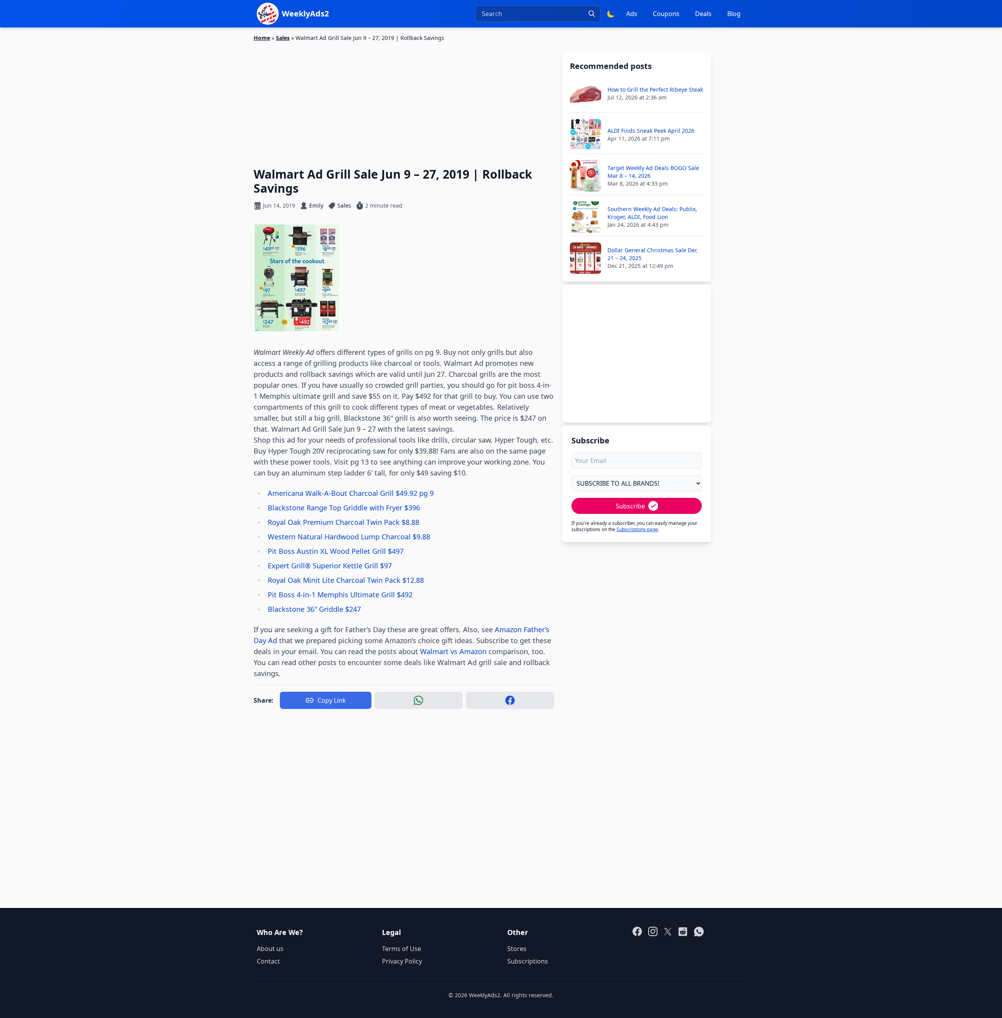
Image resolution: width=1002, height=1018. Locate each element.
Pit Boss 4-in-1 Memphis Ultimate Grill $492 (340, 594)
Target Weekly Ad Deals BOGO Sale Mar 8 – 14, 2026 (653, 171)
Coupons (666, 13)
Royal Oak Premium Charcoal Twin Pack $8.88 (343, 522)
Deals (703, 13)
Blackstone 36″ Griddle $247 (314, 609)
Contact (268, 961)
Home (262, 38)
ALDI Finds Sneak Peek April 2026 (650, 130)
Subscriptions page (637, 529)
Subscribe (630, 506)
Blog (734, 13)
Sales (283, 38)
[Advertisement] (404, 100)
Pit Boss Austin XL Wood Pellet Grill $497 (336, 551)
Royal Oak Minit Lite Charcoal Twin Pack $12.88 (346, 580)
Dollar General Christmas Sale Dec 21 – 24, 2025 (652, 254)
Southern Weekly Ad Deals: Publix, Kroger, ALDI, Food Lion (652, 213)
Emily (316, 205)
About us (270, 948)
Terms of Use (401, 948)
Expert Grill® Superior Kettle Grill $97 (330, 565)
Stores (516, 948)
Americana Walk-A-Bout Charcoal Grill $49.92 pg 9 (351, 493)
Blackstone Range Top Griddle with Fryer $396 (344, 507)
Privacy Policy (402, 961)
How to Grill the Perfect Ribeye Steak (655, 89)
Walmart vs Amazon (453, 651)
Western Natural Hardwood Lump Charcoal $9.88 (349, 536)
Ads (631, 13)
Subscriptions (527, 961)
